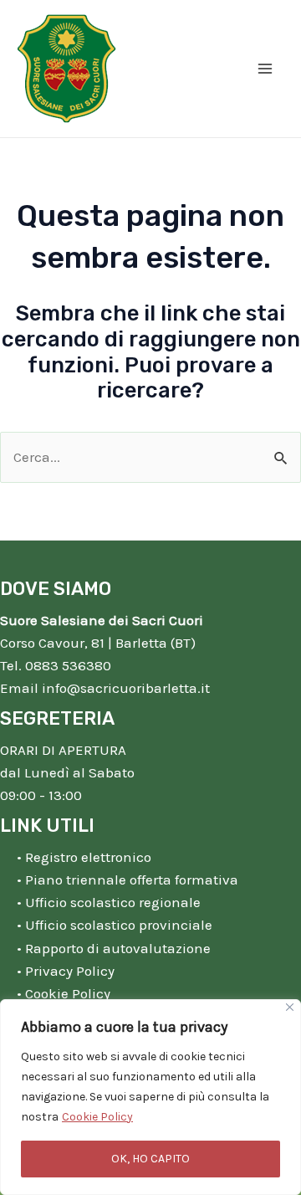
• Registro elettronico (84, 857)
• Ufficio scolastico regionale (109, 902)
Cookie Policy (97, 1117)
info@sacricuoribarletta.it (126, 688)
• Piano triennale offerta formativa (127, 879)
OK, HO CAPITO (150, 1158)
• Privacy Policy (66, 970)
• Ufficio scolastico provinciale (114, 924)
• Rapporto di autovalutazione (114, 948)
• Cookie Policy (63, 993)
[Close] (289, 1007)
